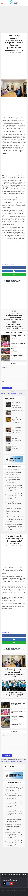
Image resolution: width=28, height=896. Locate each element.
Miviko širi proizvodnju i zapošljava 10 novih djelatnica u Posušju (17, 448)
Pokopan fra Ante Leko (17, 410)
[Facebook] (8, 883)
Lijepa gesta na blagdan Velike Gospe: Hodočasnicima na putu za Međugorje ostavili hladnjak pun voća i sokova (14, 421)
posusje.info (17, 890)
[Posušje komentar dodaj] (14, 459)
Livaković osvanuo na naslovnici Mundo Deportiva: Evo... (18, 343)
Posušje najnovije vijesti (8, 264)
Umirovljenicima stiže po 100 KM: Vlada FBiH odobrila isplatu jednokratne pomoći (14, 472)
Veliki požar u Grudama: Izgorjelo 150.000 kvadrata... (18, 349)
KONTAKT (14, 893)
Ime (3, 381)
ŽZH (9, 632)
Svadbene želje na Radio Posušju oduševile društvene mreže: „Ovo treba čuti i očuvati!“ (14, 440)
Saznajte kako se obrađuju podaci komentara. (11, 393)
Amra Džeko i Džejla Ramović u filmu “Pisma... (18, 336)
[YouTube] (11, 883)
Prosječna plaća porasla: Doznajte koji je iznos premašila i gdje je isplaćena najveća (14, 503)
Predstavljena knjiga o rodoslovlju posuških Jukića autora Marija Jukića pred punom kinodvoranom (14, 430)
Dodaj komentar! (18, 52)
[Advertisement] (14, 20)
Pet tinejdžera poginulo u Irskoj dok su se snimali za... (17, 356)
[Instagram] (4, 883)
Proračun (5, 632)
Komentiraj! (5, 367)
